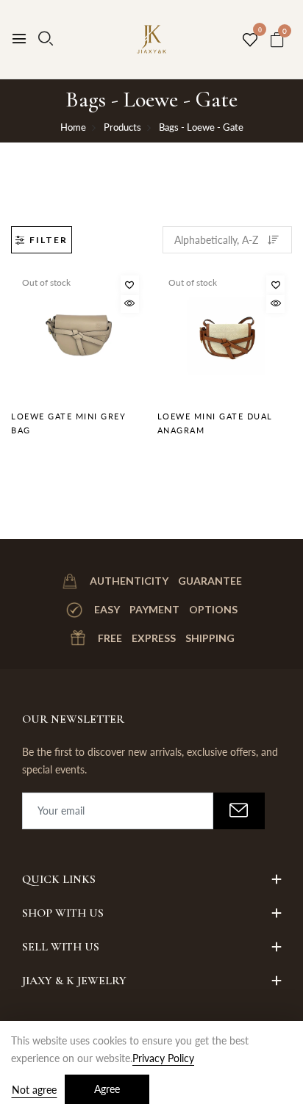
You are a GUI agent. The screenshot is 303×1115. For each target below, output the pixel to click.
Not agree (34, 1089)
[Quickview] (130, 304)
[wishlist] (250, 40)
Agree (107, 1089)
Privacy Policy (163, 1058)
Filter (48, 239)
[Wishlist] (130, 284)
